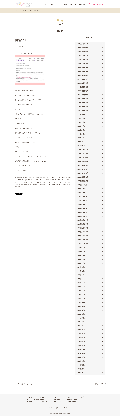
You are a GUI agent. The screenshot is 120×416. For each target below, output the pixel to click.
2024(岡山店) (81, 294)
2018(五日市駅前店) (83, 83)
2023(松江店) (81, 255)
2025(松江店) (81, 263)
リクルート (70, 397)
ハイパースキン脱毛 (33, 399)
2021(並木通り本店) (83, 59)
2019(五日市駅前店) (83, 87)
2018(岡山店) (81, 271)
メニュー (43, 397)
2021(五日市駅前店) (83, 95)
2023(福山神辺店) (82, 208)
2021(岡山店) (81, 283)
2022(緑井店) (81, 134)
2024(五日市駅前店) (83, 106)
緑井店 (26, 10)
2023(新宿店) (81, 357)
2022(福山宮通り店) (83, 232)
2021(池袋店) (81, 369)
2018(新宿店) (81, 337)
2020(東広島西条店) (83, 161)
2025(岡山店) (81, 298)
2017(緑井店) (81, 114)
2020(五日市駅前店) (83, 91)
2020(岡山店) (81, 279)
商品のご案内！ (100, 384)
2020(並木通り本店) (83, 55)
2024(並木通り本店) (83, 71)
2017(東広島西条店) (83, 149)
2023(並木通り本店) (83, 67)
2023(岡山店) (81, 290)
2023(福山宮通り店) (83, 236)
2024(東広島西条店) (83, 177)
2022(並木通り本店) (83, 63)
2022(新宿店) (81, 353)
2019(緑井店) (81, 122)
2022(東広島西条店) (83, 169)
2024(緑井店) (81, 142)
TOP (16, 10)
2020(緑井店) (81, 126)
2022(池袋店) (81, 373)
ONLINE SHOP (71, 401)
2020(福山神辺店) (82, 196)
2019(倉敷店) (81, 302)
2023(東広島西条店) (83, 173)
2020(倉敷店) (81, 306)
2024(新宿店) (81, 361)
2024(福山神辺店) (82, 212)
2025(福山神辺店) (82, 216)
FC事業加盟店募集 (72, 399)
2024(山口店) (81, 330)
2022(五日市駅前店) (83, 98)
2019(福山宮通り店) (83, 220)
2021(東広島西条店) (83, 165)
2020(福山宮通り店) (83, 224)
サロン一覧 (43, 401)
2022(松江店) (81, 251)
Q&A (54, 397)
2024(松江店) (81, 259)
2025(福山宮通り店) (83, 243)
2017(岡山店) (81, 267)
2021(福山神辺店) (82, 200)
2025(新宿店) (81, 365)
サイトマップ (68, 408)
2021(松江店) (81, 247)
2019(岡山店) (81, 275)
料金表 (42, 399)
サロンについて (31, 397)
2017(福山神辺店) (82, 185)
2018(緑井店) (81, 118)
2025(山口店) (81, 333)
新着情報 (29, 401)
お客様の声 (56, 399)
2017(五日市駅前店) (83, 79)
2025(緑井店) (81, 145)
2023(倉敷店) (81, 318)
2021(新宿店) (81, 349)
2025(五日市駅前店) (83, 110)
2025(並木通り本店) (83, 75)
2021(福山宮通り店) (83, 228)
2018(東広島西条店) (83, 153)
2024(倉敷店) (81, 322)
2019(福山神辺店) (82, 192)
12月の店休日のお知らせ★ (25, 384)
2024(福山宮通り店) (83, 239)
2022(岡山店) (81, 286)
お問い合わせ (57, 401)
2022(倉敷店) (81, 314)
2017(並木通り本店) (83, 44)
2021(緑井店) (81, 130)
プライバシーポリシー (54, 408)
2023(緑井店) (81, 138)
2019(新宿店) (81, 341)
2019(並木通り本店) (83, 51)
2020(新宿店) (81, 345)
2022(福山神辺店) (82, 204)
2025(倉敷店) (81, 326)
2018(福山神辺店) (82, 189)
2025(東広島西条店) (83, 181)
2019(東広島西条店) (83, 157)
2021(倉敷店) (81, 310)
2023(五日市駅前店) (83, 102)
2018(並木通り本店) (83, 48)
